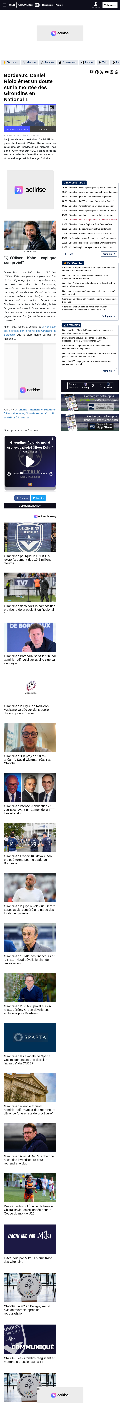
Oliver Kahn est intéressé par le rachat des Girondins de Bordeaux (30, 330)
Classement (69, 62)
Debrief (89, 62)
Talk (104, 62)
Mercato (31, 62)
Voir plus (107, 254)
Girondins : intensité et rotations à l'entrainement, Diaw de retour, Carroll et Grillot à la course (29, 413)
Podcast (49, 62)
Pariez (59, 4)
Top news (12, 62)
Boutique (47, 4)
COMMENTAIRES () (30, 506)
